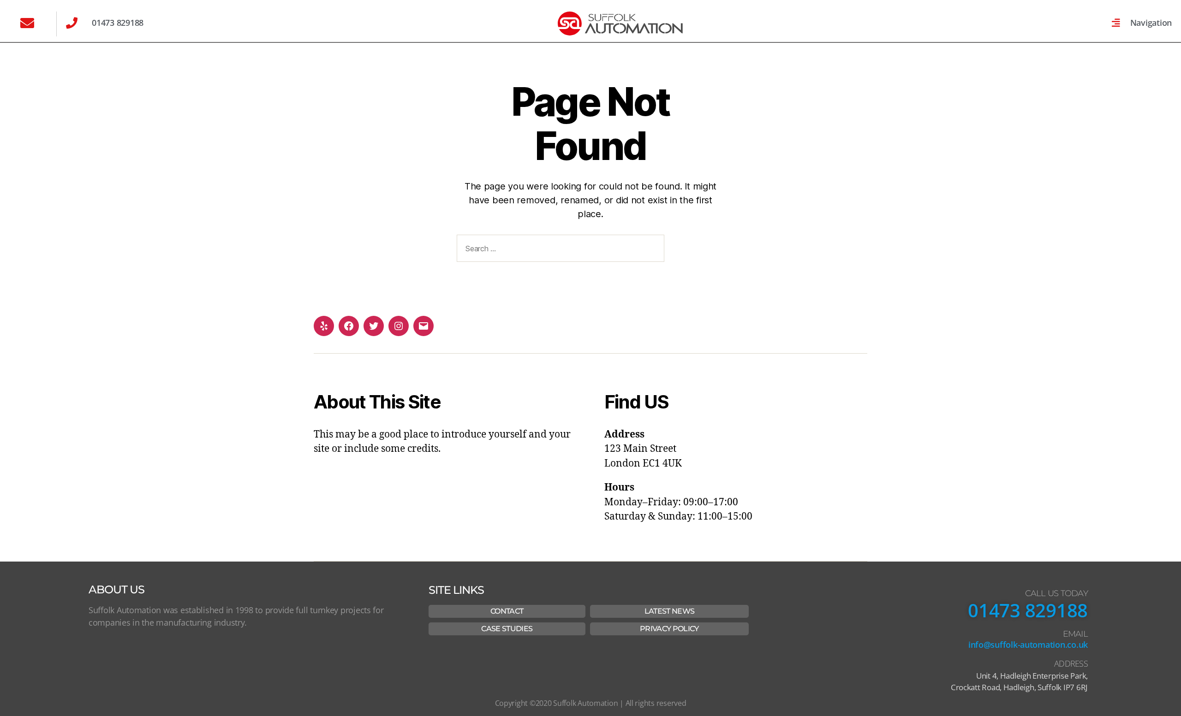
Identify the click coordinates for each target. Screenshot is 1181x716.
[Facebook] (349, 326)
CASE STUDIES (506, 628)
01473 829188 (1028, 610)
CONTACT (506, 611)
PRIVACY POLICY (669, 628)
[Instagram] (398, 326)
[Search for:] (558, 250)
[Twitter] (374, 326)
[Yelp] (324, 326)
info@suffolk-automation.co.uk (1028, 644)
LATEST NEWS (669, 611)
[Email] (423, 326)
